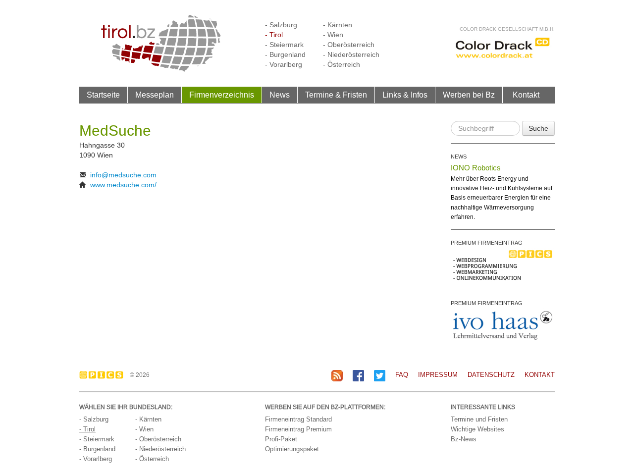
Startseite (103, 94)
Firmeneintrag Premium (298, 429)
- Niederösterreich (351, 54)
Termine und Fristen (479, 419)
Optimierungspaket (292, 449)
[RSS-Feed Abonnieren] (337, 375)
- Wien (333, 35)
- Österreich (341, 64)
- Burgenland (285, 54)
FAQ (401, 374)
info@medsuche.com (123, 175)
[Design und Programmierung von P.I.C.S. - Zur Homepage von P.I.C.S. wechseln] (103, 374)
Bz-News (463, 439)
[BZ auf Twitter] (379, 375)
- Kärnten (337, 25)
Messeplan (154, 94)
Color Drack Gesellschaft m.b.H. (507, 29)
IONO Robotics (476, 167)
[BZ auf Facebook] (358, 375)
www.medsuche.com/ (123, 185)
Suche (538, 128)
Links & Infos (404, 94)
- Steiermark (284, 45)
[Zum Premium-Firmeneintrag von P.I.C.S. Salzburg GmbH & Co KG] (503, 264)
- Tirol (274, 35)
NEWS (459, 156)
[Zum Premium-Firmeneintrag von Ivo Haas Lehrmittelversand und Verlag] (503, 324)
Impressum (438, 374)
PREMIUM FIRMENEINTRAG (487, 242)
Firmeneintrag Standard (298, 419)
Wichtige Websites (477, 429)
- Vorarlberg (283, 64)
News (279, 94)
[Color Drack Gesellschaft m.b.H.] (503, 47)
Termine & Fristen (336, 94)
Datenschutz (491, 374)
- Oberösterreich (348, 45)
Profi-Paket (281, 439)
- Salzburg (281, 25)
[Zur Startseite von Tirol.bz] (161, 43)
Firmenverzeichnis (221, 94)
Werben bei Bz (469, 94)
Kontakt (526, 94)
